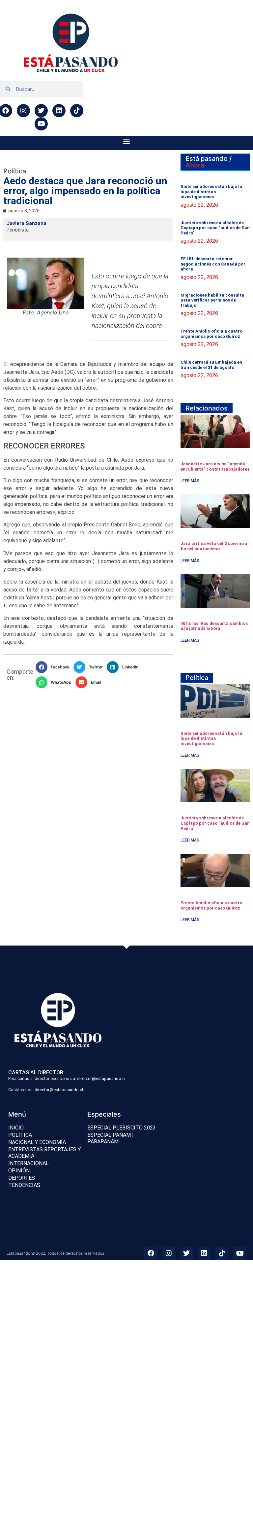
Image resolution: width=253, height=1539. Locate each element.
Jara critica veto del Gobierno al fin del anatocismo (215, 546)
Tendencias (24, 1185)
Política (20, 1135)
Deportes (21, 1178)
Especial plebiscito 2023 (121, 1128)
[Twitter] (41, 110)
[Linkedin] (59, 110)
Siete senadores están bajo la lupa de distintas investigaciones (211, 191)
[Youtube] (41, 123)
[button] (126, 141)
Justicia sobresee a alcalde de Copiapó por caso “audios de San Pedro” (215, 227)
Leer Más (190, 481)
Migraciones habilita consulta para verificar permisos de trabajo (212, 300)
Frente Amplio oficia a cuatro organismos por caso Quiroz (211, 334)
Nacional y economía (37, 1142)
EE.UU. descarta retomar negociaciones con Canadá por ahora (213, 263)
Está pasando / (208, 162)
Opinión (19, 1170)
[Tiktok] (76, 110)
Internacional (28, 1163)
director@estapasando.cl (101, 1078)
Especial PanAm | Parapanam (110, 1138)
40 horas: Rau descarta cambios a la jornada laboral (214, 626)
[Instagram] (23, 110)
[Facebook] (150, 1253)
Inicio (16, 1128)
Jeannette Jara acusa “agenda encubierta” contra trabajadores (215, 466)
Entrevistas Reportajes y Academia (44, 1152)
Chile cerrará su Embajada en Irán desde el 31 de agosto (211, 365)
